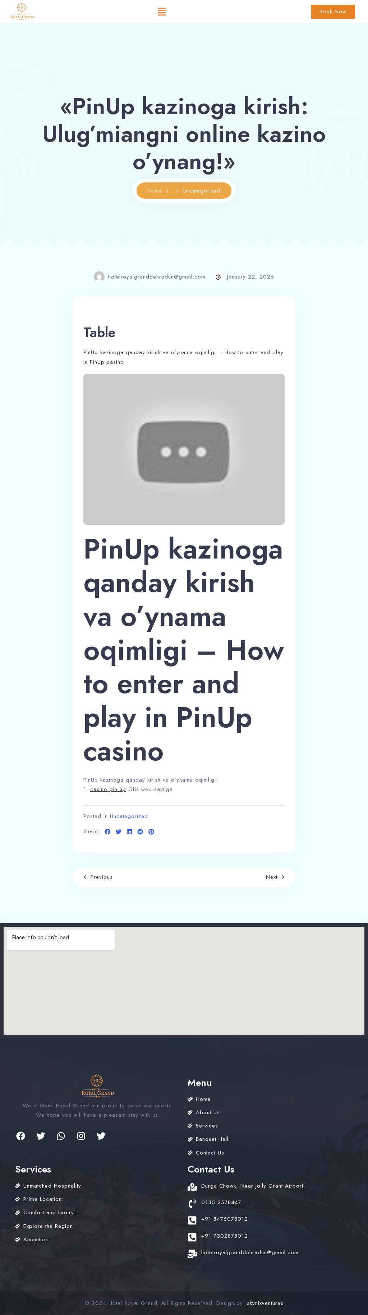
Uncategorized (129, 816)
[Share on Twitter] (119, 832)
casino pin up (108, 789)
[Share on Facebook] (108, 832)
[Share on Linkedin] (129, 832)
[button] (162, 11)
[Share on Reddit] (140, 832)
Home (154, 191)
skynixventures (265, 1303)
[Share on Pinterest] (151, 832)
